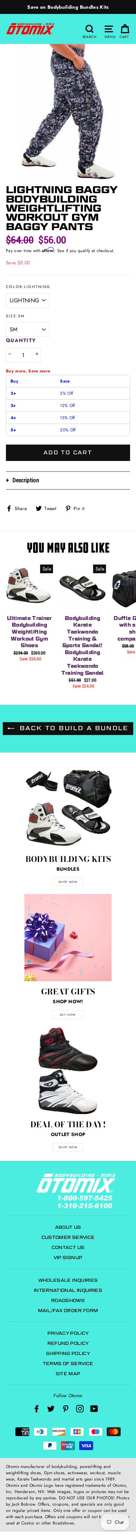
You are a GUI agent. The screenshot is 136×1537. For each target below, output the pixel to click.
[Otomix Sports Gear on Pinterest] (65, 1408)
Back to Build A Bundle (73, 728)
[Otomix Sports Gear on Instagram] (80, 1408)
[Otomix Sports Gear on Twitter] (51, 1408)
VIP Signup (68, 1257)
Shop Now (68, 1147)
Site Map (68, 1373)
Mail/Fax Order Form (68, 1310)
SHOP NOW (68, 882)
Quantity (21, 340)
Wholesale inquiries (68, 1280)
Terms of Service (68, 1363)
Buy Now (68, 1015)
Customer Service (68, 1237)
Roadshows (68, 1300)
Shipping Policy (68, 1353)
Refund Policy (68, 1343)
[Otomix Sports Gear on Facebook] (36, 1408)
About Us (68, 1227)
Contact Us (68, 1247)
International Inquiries (68, 1290)
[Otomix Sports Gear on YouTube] (94, 1408)
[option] (68, 6)
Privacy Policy (68, 1333)
